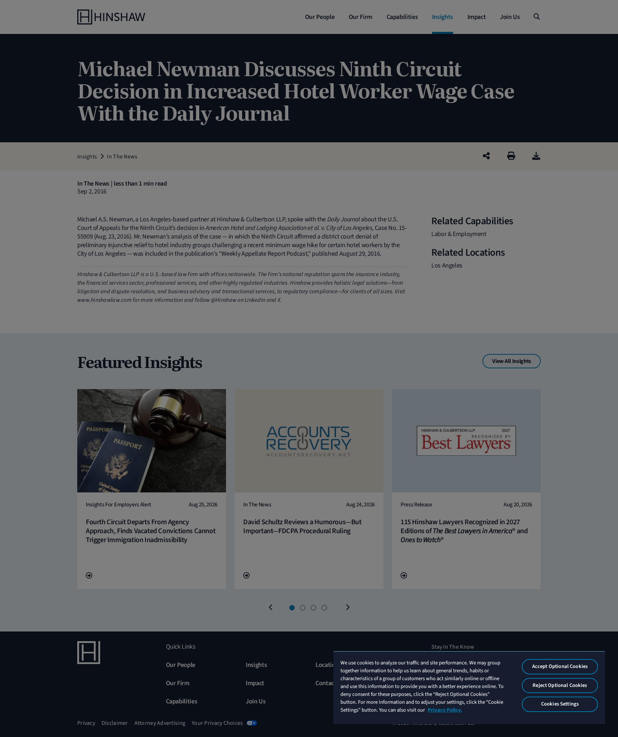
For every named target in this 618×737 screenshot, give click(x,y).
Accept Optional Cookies (560, 666)
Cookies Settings (560, 704)
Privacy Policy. (445, 710)
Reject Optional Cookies (560, 685)
